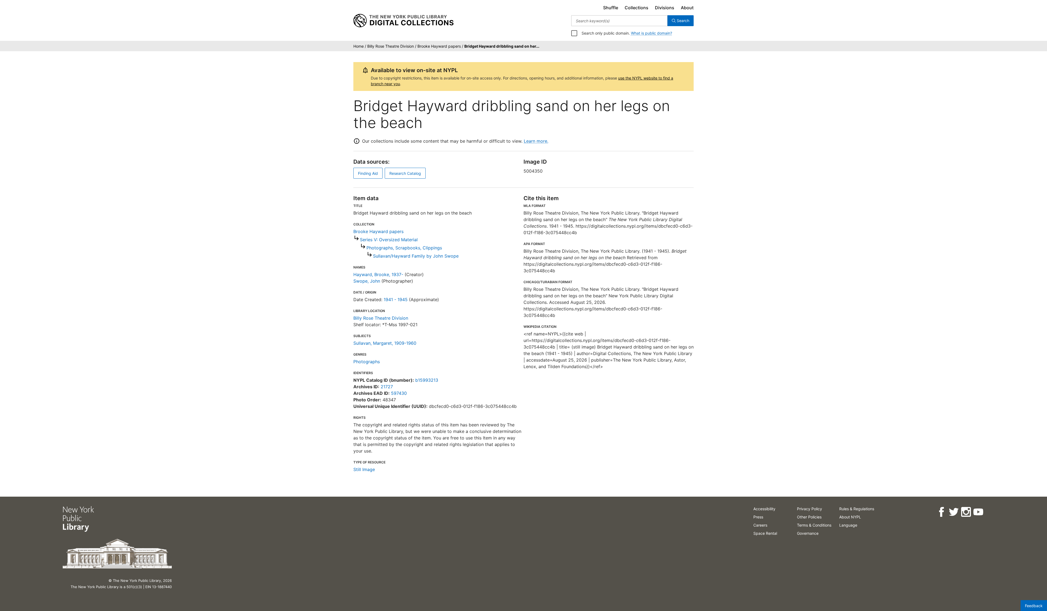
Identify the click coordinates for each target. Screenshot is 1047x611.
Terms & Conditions (814, 525)
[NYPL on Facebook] (941, 512)
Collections (636, 7)
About (687, 7)
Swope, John (366, 281)
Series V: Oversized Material (389, 239)
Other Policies (809, 517)
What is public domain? (651, 33)
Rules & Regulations (856, 508)
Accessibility (764, 508)
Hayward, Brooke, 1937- (378, 274)
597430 (399, 393)
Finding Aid (368, 173)
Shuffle (610, 7)
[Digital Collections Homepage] (403, 21)
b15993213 (426, 380)
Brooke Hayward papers (378, 231)
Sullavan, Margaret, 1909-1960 (384, 343)
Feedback (1034, 605)
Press (758, 517)
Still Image (364, 469)
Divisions (664, 7)
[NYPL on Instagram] (966, 512)
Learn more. (536, 141)
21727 (387, 386)
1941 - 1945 (396, 299)
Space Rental (765, 533)
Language (848, 525)
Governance (808, 533)
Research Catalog (405, 173)
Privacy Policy (809, 508)
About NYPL (850, 517)
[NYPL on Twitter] (953, 512)
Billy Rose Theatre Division (380, 318)
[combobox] (619, 20)
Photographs (366, 361)
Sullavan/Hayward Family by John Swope (416, 256)
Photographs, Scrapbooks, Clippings (404, 247)
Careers (760, 525)
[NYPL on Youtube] (978, 512)
